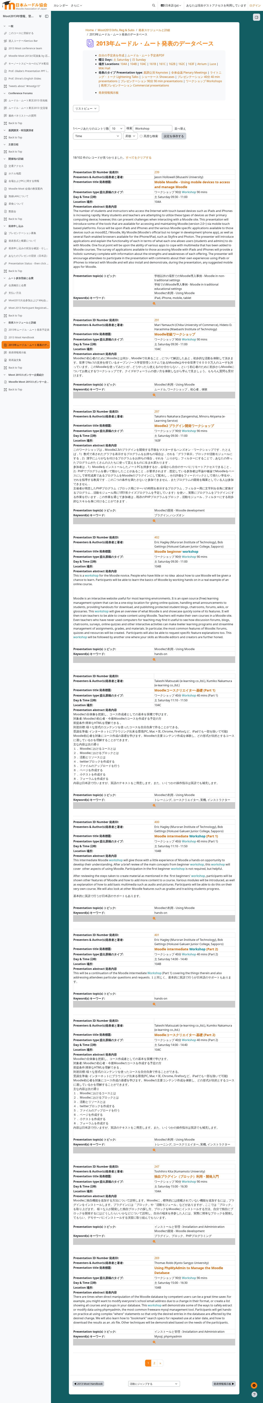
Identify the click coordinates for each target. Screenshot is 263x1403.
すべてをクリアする (139, 157)
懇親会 (12, 211)
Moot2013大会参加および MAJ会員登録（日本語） (29, 300)
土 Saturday (121, 60)
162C (181, 64)
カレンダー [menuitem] (61, 5)
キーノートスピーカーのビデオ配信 (29, 63)
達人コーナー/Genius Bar (23, 40)
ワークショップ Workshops (204, 81)
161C (162, 64)
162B (172, 64)
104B (133, 64)
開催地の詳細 (15, 158)
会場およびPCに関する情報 (24, 181)
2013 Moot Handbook (21, 337)
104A (123, 64)
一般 (10, 26)
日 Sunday (139, 60)
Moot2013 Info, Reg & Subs (116, 30)
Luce (213, 64)
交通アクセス (16, 166)
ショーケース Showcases (158, 77)
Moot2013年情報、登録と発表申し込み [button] (19, 16)
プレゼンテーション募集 (22, 233)
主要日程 (13, 144)
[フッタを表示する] (254, 1394)
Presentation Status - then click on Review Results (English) (29, 263)
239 (156, 172)
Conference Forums (20, 93)
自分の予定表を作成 (111, 55)
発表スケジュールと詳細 (22, 322)
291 (156, 320)
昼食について (16, 203)
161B (152, 64)
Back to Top (15, 123)
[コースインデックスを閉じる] (47, 16)
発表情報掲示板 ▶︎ (224, 1383)
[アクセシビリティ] (254, 1385)
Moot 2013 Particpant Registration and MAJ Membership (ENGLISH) (29, 307)
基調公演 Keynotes (155, 72)
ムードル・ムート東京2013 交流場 (28, 108)
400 (156, 822)
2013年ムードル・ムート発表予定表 (29, 329)
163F (191, 64)
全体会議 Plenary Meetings (189, 72)
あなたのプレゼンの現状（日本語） (29, 255)
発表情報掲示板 (17, 352)
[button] (153, 5)
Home (90, 30)
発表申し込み (15, 226)
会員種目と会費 (17, 285)
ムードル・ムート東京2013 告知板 (28, 100)
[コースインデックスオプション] (40, 16)
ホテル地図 (15, 173)
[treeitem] (25, 56)
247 (156, 1167)
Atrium (202, 64)
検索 (129, 128)
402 (156, 537)
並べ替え (180, 128)
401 (156, 935)
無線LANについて (18, 196)
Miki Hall (104, 68)
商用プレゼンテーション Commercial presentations (135, 85)
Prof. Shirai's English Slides (25, 78)
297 (156, 411)
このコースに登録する (21, 33)
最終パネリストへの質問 (22, 115)
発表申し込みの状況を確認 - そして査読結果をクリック (29, 248)
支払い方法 (15, 292)
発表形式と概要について (22, 240)
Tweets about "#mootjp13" (24, 86)
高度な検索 (151, 136)
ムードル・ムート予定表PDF (145, 55)
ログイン (255, 5)
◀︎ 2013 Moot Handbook (88, 1383)
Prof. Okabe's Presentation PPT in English (29, 71)
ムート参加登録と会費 (20, 278)
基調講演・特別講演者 (20, 130)
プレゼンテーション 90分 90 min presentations (152, 81)
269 (156, 1258)
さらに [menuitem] (75, 5)
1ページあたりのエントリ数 (91, 128)
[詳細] (154, 304)
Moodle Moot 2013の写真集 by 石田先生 (29, 55)
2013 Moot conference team (25, 48)
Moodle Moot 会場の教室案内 (26, 188)
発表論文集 (15, 360)
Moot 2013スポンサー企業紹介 (26, 374)
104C (143, 64)
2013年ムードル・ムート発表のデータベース (29, 345)
